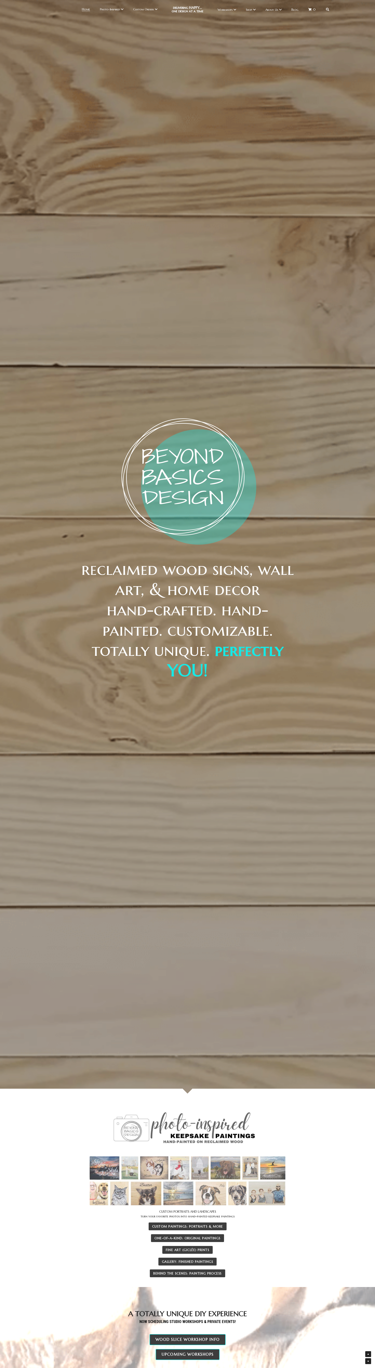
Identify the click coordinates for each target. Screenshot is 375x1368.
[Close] (231, 662)
